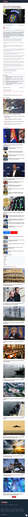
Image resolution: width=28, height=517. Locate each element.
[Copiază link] (19, 25)
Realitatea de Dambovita (22, 340)
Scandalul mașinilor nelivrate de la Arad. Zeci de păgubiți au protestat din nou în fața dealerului (16, 159)
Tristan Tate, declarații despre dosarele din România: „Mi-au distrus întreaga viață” (14, 84)
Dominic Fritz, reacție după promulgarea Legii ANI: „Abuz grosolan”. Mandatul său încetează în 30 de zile (13, 179)
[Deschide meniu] (24, 1)
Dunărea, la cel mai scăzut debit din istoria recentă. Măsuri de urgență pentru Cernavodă (16, 240)
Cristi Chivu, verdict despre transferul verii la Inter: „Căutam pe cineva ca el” (14, 79)
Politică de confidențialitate (11, 504)
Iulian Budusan (23, 321)
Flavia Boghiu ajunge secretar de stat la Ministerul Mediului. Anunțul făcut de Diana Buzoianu (15, 185)
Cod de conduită (16, 504)
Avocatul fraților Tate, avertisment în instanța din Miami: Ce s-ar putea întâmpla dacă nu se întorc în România (13, 304)
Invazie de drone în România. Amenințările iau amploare (16, 236)
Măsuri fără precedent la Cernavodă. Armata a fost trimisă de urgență (14, 121)
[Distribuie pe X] (24, 25)
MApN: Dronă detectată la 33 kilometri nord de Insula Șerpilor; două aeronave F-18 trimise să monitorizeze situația (13, 437)
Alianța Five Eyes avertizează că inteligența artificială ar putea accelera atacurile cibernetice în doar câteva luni (13, 494)
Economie (6, 122)
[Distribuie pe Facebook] (21, 25)
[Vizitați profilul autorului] (4, 25)
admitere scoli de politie (7, 91)
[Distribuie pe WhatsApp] (22, 25)
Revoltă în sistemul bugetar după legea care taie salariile (13, 119)
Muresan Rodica (10, 24)
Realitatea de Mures (3, 511)
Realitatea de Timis (8, 511)
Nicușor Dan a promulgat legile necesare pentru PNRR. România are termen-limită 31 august (15, 182)
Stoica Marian (23, 359)
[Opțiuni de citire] (26, 515)
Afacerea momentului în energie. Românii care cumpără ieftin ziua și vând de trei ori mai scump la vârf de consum (16, 223)
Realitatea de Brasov (18, 511)
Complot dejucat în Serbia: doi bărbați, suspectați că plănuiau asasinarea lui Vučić (14, 77)
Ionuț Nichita (23, 283)
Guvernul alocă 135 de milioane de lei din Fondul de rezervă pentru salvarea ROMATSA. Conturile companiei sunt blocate (16, 220)
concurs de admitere (21, 91)
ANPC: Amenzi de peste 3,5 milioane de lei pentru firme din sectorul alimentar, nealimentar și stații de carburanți (16, 216)
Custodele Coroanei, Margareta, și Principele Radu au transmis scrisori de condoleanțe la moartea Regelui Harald (15, 193)
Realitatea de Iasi (22, 511)
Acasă (4, 3)
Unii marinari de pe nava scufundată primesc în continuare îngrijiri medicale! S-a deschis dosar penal (13, 380)
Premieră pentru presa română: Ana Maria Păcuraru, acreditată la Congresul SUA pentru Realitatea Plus (14, 81)
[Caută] (22, 1)
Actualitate (8, 3)
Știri (6, 3)
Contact (2, 504)
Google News (20, 95)
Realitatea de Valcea (13, 511)
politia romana (15, 91)
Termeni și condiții (5, 504)
